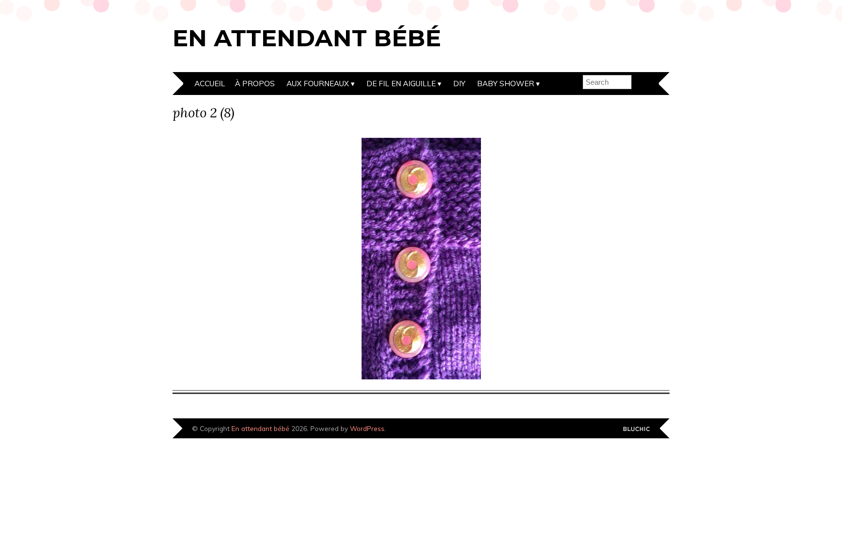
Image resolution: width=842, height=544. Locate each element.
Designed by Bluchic (636, 429)
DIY (459, 83)
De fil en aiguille (401, 83)
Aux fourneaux (318, 83)
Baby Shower (505, 83)
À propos (255, 83)
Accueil (209, 83)
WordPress (367, 428)
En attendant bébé (306, 38)
